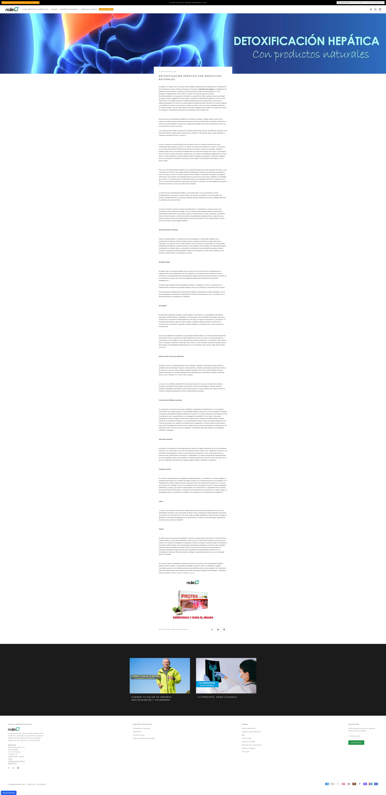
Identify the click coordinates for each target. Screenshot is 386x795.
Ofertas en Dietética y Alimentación (144, 738)
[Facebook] (8, 768)
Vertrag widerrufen (9, 793)
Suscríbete (356, 742)
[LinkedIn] (18, 768)
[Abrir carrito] (380, 9)
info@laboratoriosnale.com (16, 761)
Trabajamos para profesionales (251, 732)
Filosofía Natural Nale (248, 728)
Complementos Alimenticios (35, 9)
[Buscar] (375, 9)
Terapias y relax (89, 9)
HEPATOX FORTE (176, 573)
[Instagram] (13, 768)
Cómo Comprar (246, 738)
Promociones (106, 9)
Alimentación (137, 732)
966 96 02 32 (12, 764)
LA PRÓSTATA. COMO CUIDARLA (217, 697)
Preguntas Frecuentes (248, 748)
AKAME (54, 9)
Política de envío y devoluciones (252, 745)
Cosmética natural (69, 9)
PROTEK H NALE (188, 573)
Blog (243, 735)
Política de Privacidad (248, 742)
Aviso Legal (245, 752)
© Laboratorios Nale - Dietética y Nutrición (27, 784)
